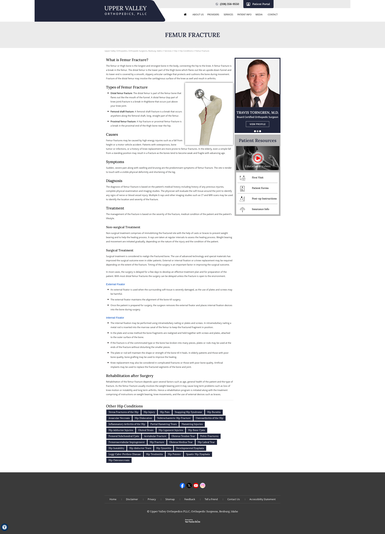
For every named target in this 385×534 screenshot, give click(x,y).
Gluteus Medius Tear (181, 442)
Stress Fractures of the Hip (124, 412)
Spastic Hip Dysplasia (198, 454)
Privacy (152, 499)
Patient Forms (260, 188)
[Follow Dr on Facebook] (182, 485)
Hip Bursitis (213, 412)
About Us (198, 14)
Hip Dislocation (143, 418)
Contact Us (233, 499)
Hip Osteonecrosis (119, 460)
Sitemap (170, 499)
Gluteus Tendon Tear (183, 436)
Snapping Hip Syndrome (188, 412)
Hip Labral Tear (206, 442)
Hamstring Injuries (192, 424)
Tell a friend (211, 499)
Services (228, 14)
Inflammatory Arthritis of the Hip (127, 424)
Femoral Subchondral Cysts (124, 436)
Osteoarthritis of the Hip (209, 418)
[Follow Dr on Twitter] (189, 485)
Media (259, 14)
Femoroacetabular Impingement (127, 442)
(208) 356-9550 (229, 4)
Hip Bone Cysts (196, 430)
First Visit (257, 177)
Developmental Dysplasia (190, 448)
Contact (273, 14)
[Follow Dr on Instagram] (202, 485)
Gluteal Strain (146, 430)
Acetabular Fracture (155, 436)
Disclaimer (132, 499)
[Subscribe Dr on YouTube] (196, 485)
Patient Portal (261, 4)
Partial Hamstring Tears (163, 424)
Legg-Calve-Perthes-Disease (125, 454)
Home (185, 14)
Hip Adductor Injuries (121, 430)
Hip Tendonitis (154, 454)
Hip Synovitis (163, 448)
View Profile (258, 124)
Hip (175, 50)
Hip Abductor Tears (140, 448)
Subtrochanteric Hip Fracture (174, 418)
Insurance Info (260, 209)
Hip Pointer (174, 454)
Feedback (189, 499)
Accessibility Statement (262, 499)
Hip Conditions (186, 50)
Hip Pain (165, 412)
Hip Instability (116, 448)
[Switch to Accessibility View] (4, 527)
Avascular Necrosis (119, 418)
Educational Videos (258, 166)
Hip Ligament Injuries (171, 430)
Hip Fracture (157, 442)
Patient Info (244, 14)
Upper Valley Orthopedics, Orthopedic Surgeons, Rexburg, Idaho (133, 50)
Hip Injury (149, 412)
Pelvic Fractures (209, 436)
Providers (213, 14)
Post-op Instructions (264, 198)
